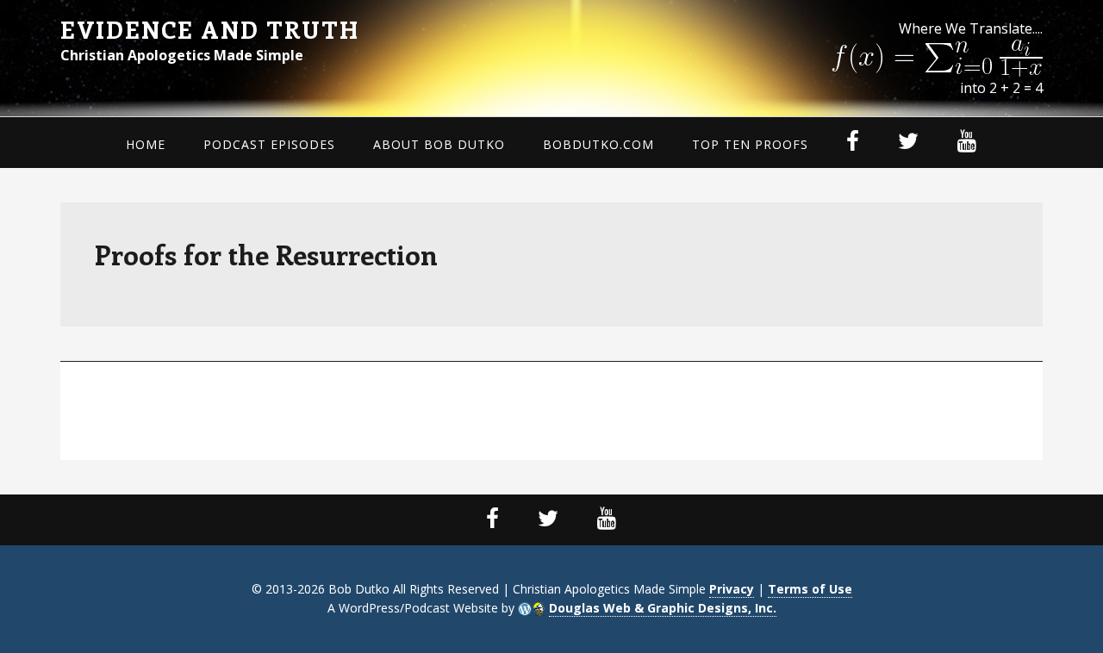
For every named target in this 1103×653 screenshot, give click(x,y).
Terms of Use (810, 589)
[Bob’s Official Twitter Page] (548, 519)
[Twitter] (909, 142)
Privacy (731, 589)
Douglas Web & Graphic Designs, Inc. (662, 608)
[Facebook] (853, 142)
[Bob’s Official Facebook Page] (493, 519)
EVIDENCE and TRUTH (209, 29)
